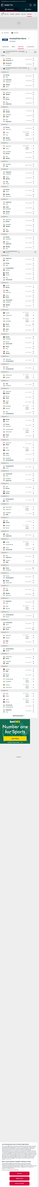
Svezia (16, 33)
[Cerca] (30, 5)
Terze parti (8, 1159)
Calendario (30, 46)
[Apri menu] (34, 5)
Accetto (19, 1173)
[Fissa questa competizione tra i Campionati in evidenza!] (28, 38)
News (13, 46)
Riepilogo (5, 46)
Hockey (6, 33)
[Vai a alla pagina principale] (10, 5)
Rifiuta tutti (19, 1178)
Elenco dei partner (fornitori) (10, 1170)
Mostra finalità (19, 1183)
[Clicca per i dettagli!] (19, 59)
